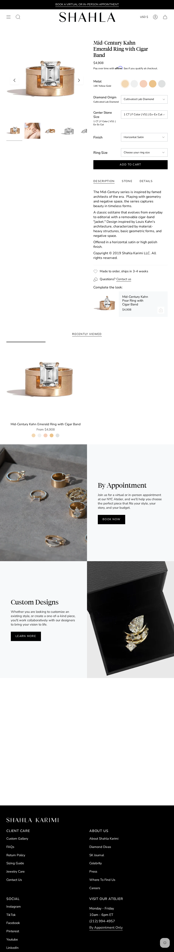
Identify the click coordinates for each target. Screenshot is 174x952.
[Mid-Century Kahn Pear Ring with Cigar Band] (106, 304)
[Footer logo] (32, 820)
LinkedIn (12, 948)
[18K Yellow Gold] (51, 435)
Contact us (123, 279)
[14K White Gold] (39, 435)
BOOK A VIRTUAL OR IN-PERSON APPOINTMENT (87, 4)
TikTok (11, 915)
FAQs (10, 847)
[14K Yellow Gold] (33, 435)
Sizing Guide (15, 863)
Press (93, 871)
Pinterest (12, 931)
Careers (94, 888)
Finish (97, 137)
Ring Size (100, 152)
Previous (14, 80)
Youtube (12, 939)
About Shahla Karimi (103, 838)
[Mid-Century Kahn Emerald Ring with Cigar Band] (45, 381)
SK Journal (96, 855)
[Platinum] (57, 435)
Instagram (13, 906)
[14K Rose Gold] (45, 435)
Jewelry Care (15, 871)
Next (79, 80)
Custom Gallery (17, 838)
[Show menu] (8, 17)
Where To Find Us (102, 880)
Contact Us (14, 880)
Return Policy (15, 855)
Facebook (13, 923)
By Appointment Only (106, 927)
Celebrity (95, 863)
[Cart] (165, 17)
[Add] (160, 310)
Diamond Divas (100, 847)
